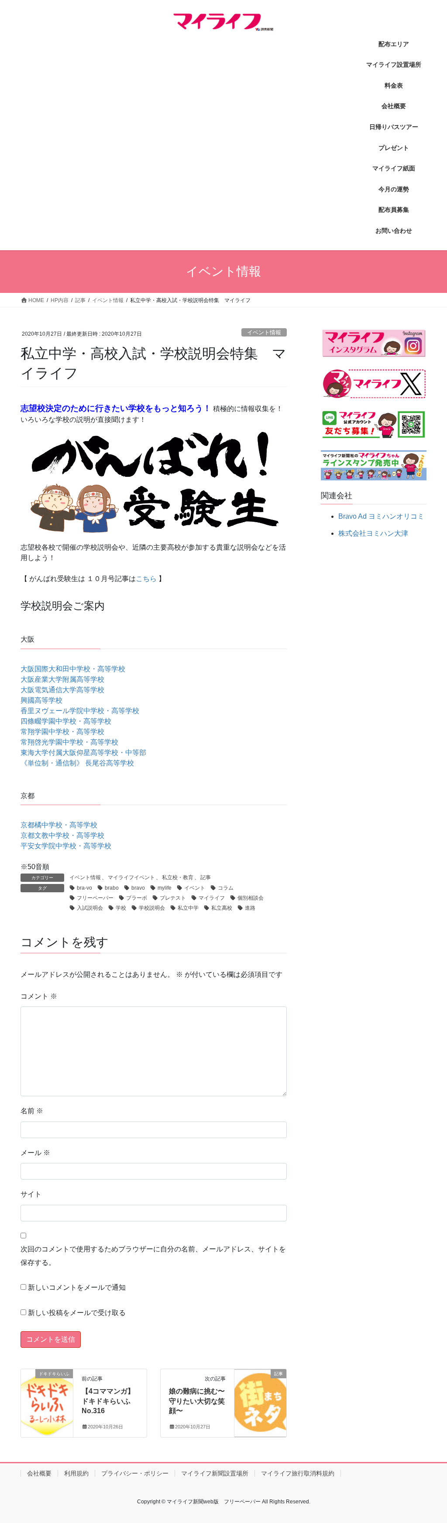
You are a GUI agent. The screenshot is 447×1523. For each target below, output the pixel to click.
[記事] (260, 1394)
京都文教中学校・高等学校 (62, 835)
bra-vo (84, 888)
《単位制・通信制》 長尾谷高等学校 (77, 763)
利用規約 (76, 1473)
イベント (194, 888)
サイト (31, 1194)
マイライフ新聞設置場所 (214, 1473)
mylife (165, 888)
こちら (146, 578)
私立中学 (188, 908)
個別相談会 (250, 898)
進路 (250, 908)
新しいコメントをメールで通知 (77, 1287)
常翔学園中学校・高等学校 (62, 731)
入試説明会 (90, 908)
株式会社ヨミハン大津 (373, 533)
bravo (138, 888)
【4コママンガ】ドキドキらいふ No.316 (108, 1400)
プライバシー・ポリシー (134, 1473)
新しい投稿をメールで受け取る (77, 1312)
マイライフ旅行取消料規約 (297, 1473)
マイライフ (212, 898)
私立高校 (221, 908)
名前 (32, 1111)
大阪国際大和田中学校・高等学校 (73, 669)
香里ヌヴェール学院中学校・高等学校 (80, 710)
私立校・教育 (177, 877)
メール (35, 1152)
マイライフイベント (131, 877)
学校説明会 (152, 908)
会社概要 (39, 1473)
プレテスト (173, 898)
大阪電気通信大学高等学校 (62, 690)
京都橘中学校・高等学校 (59, 825)
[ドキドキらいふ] (47, 1397)
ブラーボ (136, 898)
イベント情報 (264, 332)
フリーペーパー (95, 898)
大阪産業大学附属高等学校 (62, 679)
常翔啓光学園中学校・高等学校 (69, 742)
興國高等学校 (41, 700)
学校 (121, 908)
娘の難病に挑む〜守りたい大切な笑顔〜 (197, 1400)
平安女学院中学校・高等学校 (66, 846)
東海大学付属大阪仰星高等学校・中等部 (83, 752)
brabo (112, 888)
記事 (205, 877)
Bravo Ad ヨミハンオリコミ (381, 516)
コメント (39, 996)
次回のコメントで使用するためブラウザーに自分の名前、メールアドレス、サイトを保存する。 (153, 1255)
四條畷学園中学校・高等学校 (66, 721)
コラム (226, 888)
